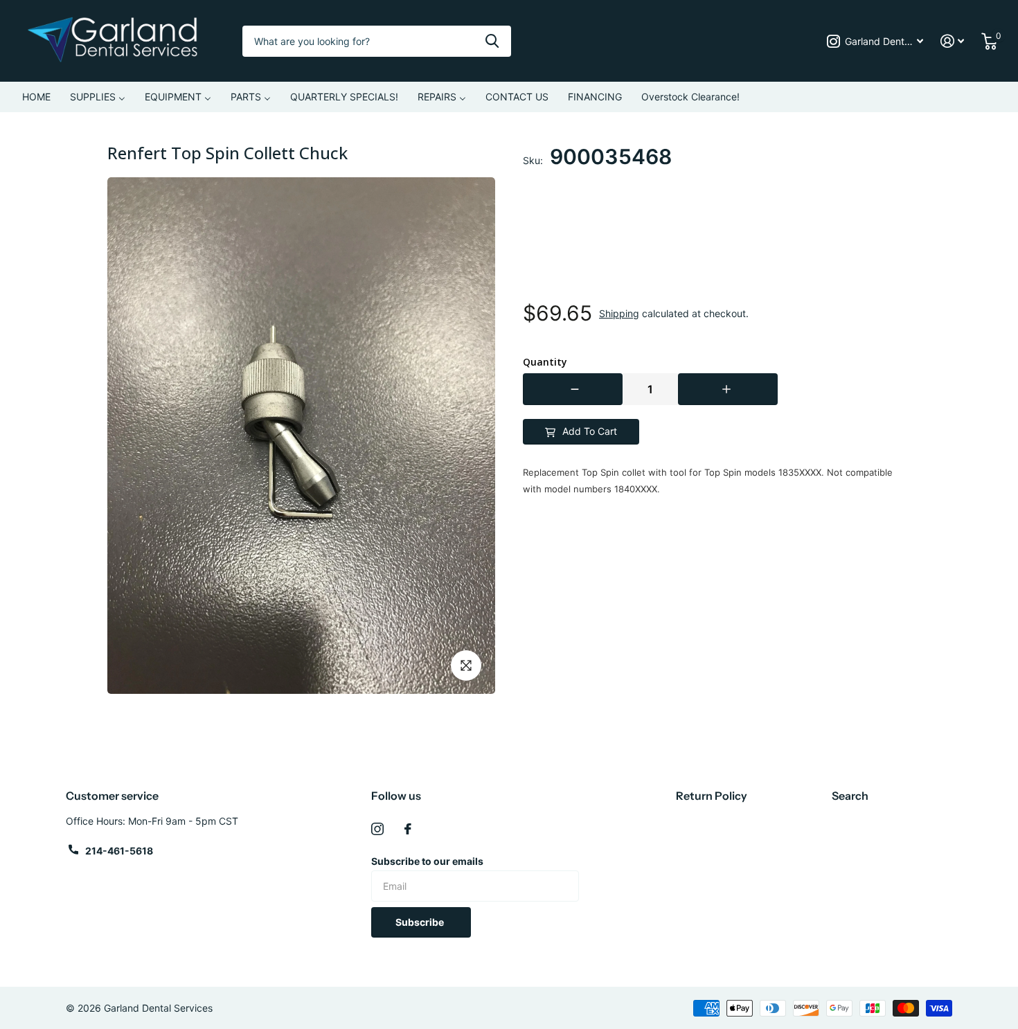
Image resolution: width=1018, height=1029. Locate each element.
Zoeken (492, 41)
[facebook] (407, 829)
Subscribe (420, 922)
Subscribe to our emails (427, 861)
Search (850, 796)
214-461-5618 (119, 851)
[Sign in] (952, 41)
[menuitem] (36, 97)
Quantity (545, 362)
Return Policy (711, 796)
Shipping (619, 313)
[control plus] (728, 389)
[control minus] (573, 389)
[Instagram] (377, 829)
